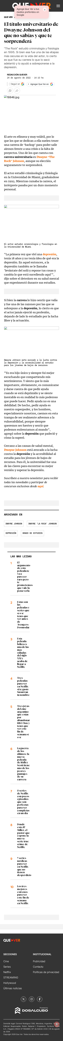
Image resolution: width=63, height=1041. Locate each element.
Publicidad (39, 961)
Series (7, 966)
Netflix (7, 972)
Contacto (38, 966)
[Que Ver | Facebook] (39, 999)
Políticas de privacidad (46, 972)
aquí (40, 486)
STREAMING (10, 977)
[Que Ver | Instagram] (31, 999)
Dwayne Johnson (15, 449)
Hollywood (9, 982)
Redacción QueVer (17, 75)
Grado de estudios (33, 533)
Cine (6, 961)
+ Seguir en (15, 84)
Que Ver (8, 17)
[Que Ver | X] (23, 999)
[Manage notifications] (56, 1024)
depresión (49, 254)
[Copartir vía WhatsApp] (10, 91)
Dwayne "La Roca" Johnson (42, 524)
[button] (58, 6)
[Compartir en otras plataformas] (17, 91)
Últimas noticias (12, 988)
